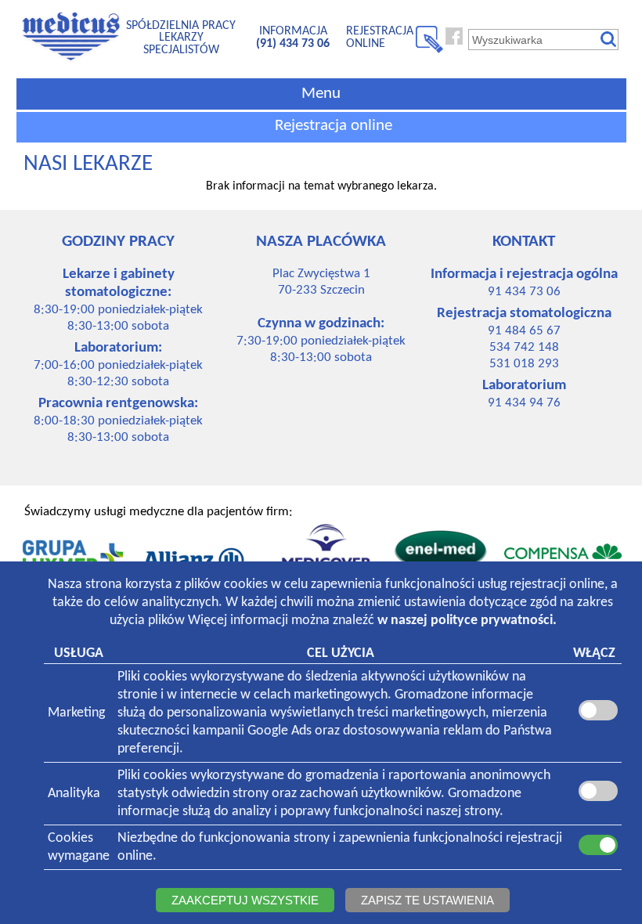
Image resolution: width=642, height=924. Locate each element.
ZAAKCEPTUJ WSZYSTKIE (245, 900)
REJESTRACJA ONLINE (379, 37)
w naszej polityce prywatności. (467, 620)
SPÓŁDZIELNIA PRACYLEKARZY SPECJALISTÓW (181, 38)
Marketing (76, 713)
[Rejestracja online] (429, 50)
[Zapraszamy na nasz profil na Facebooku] (454, 41)
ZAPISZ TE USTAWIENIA (427, 900)
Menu (321, 93)
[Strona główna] (71, 60)
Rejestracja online (333, 125)
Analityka (74, 793)
